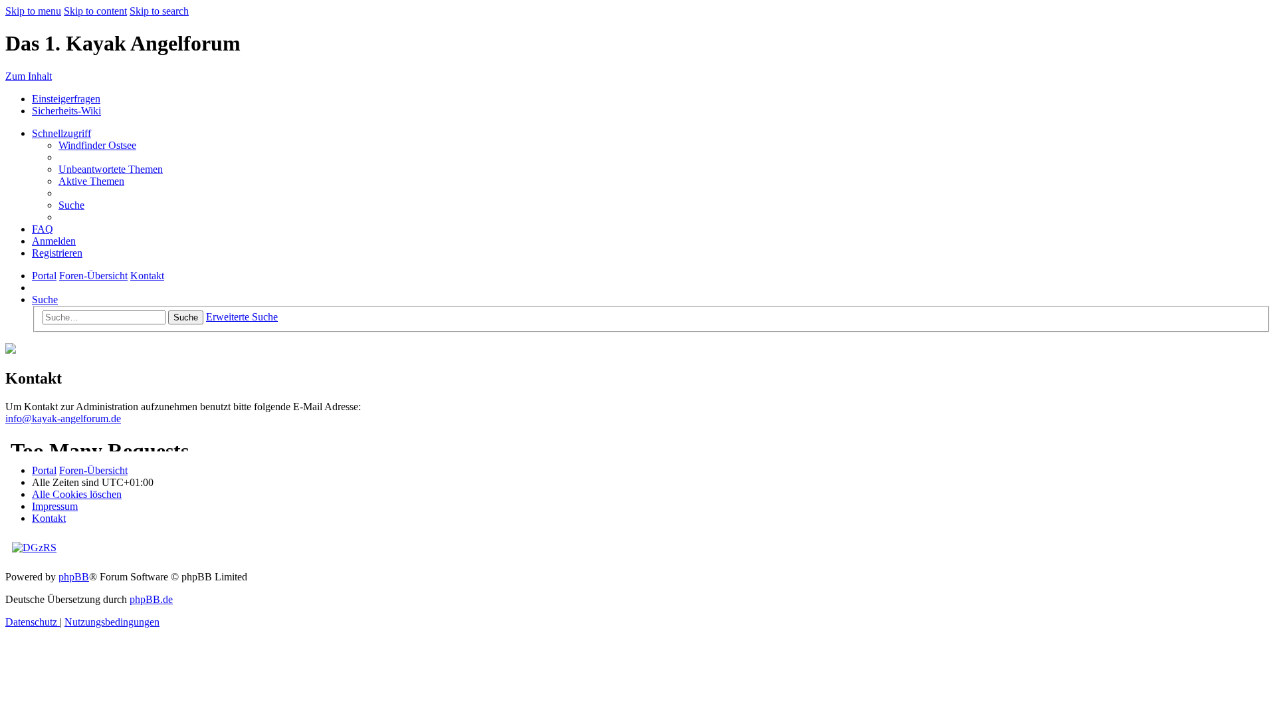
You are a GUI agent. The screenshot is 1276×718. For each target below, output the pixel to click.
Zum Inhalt (28, 76)
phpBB (73, 576)
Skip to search (159, 11)
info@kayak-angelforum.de (63, 418)
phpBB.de (151, 599)
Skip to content (95, 11)
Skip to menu (33, 11)
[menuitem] (97, 145)
